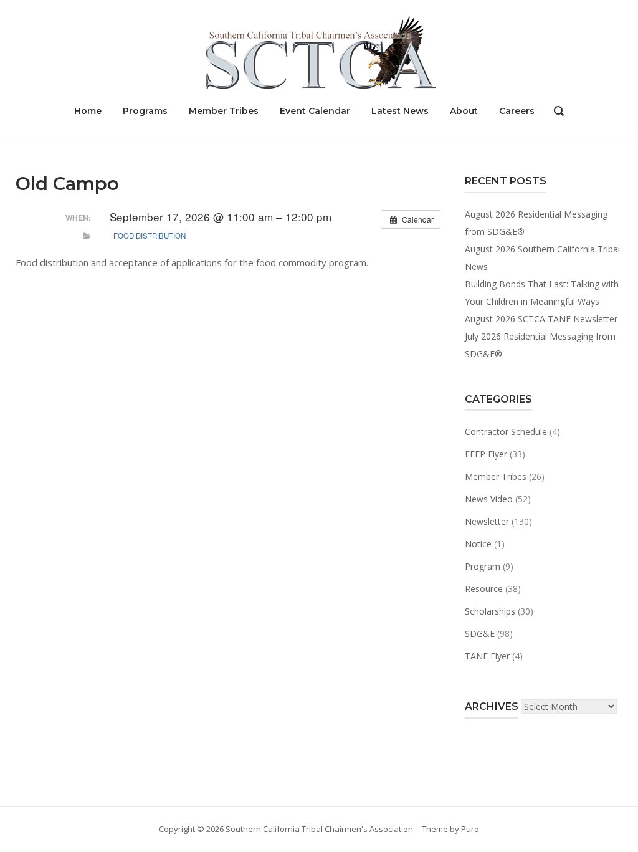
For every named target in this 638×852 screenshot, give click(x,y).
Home (88, 111)
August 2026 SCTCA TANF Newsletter (541, 319)
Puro (470, 829)
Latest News (400, 111)
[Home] (319, 51)
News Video (489, 499)
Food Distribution (149, 236)
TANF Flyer (487, 656)
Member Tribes (224, 111)
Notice (478, 544)
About (464, 111)
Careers (517, 111)
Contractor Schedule (506, 432)
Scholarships (490, 611)
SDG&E (480, 633)
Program (482, 566)
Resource (484, 589)
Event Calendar (315, 111)
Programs (145, 111)
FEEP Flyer (486, 454)
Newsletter (487, 521)
